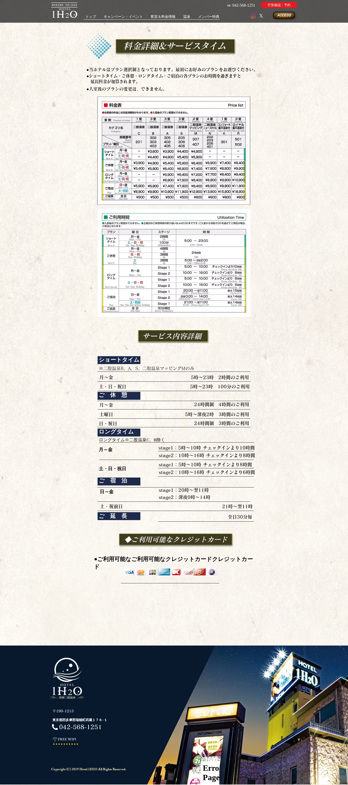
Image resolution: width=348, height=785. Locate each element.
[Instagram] (253, 15)
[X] (261, 15)
